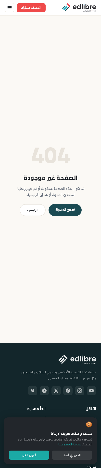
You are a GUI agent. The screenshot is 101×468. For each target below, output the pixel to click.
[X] (56, 390)
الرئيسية (32, 210)
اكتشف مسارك (31, 7)
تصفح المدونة (65, 209)
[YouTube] (91, 390)
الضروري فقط (72, 455)
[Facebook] (68, 390)
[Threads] (32, 390)
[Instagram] (79, 390)
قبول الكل (29, 455)
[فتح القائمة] (9, 7)
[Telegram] (44, 390)
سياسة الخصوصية (69, 444)
